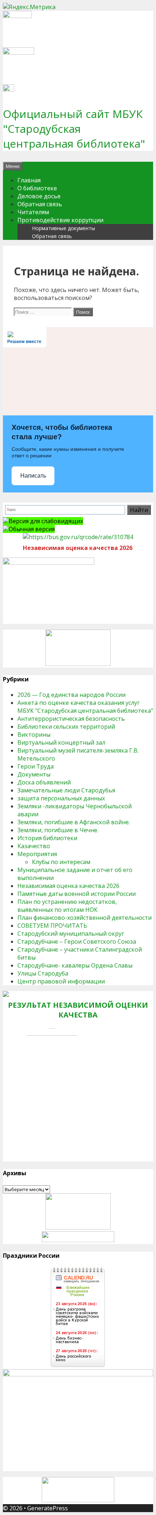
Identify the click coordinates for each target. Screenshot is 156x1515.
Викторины (33, 735)
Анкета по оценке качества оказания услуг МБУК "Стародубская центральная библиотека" (85, 707)
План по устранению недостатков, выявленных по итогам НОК (67, 906)
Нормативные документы (63, 228)
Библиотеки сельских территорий (66, 727)
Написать (33, 476)
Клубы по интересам (61, 862)
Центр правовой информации (61, 981)
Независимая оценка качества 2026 (68, 886)
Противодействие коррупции (60, 220)
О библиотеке (37, 188)
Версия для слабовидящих (46, 521)
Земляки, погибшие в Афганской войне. (73, 822)
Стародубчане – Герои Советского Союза (76, 941)
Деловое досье (39, 196)
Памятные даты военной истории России (76, 894)
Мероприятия (37, 854)
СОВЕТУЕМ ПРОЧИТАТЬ (52, 926)
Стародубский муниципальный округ (70, 934)
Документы (33, 774)
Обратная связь (39, 204)
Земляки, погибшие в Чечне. (57, 830)
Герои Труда (35, 766)
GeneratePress (47, 1508)
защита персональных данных (61, 798)
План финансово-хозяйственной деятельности (84, 918)
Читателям (33, 212)
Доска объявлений (44, 782)
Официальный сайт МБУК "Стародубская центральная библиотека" (74, 128)
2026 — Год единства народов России (71, 695)
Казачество (33, 846)
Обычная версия (32, 529)
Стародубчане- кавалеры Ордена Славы (74, 965)
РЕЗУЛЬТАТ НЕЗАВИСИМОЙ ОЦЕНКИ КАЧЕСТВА (78, 1010)
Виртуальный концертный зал (61, 742)
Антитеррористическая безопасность (71, 719)
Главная (29, 180)
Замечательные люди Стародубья (66, 790)
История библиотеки (47, 838)
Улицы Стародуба (42, 973)
